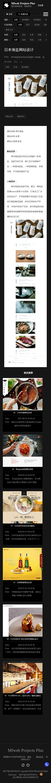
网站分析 (9, 116)
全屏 (32, 35)
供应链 (37, 25)
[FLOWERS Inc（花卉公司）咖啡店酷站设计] (24, 677)
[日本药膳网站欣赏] (24, 394)
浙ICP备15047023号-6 (28, 775)
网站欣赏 (39, 757)
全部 (10, 14)
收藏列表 (24, 14)
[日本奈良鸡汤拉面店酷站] (24, 507)
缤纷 (24, 40)
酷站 (29, 757)
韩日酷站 (25, 67)
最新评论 (21, 116)
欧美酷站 (37, 20)
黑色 (32, 40)
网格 (40, 35)
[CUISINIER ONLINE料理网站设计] (24, 620)
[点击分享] (21, 62)
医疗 (28, 25)
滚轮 (24, 35)
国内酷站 (25, 20)
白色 (40, 40)
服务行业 (9, 30)
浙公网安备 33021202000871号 (25, 777)
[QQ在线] (27, 765)
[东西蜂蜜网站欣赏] (24, 564)
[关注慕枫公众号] (23, 765)
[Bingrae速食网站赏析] (24, 451)
